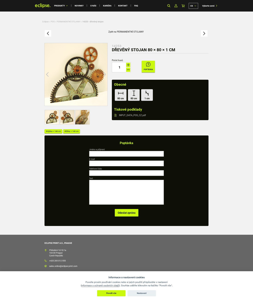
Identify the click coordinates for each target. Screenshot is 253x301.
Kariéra (107, 6)
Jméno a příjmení (97, 149)
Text (91, 178)
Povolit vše (111, 293)
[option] (76, 74)
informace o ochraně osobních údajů (100, 285)
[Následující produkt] (204, 33)
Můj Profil (175, 5)
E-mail (92, 159)
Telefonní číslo (95, 169)
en (193, 6)
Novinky (79, 6)
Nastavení (141, 293)
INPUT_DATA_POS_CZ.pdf (132, 115)
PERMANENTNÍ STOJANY (68, 21)
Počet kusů (117, 60)
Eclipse (45, 21)
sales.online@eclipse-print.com (63, 266)
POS (53, 21)
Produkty (59, 6)
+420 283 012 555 (57, 261)
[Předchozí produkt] (48, 33)
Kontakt (123, 6)
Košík (183, 5)
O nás (93, 6)
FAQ (136, 6)
